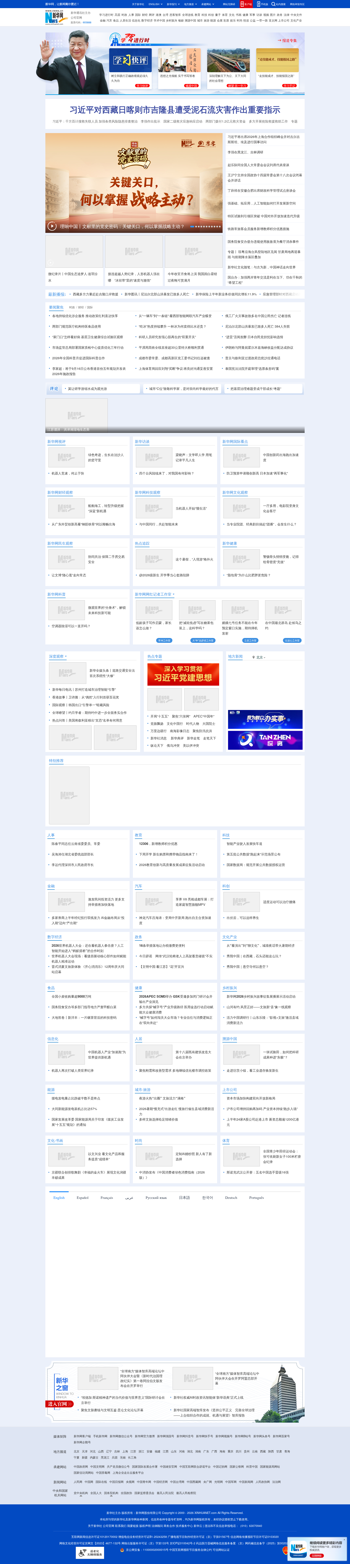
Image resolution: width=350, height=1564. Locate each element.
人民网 (78, 1482)
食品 (116, 20)
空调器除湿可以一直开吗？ (71, 626)
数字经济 (147, 20)
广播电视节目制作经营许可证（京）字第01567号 (199, 1537)
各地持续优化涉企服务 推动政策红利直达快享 (85, 315)
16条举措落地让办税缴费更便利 (162, 945)
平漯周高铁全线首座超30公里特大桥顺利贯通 (171, 347)
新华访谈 (142, 441)
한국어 (207, 1197)
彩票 (226, 20)
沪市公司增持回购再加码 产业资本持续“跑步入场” (262, 1108)
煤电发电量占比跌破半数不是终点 (76, 1098)
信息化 (136, 20)
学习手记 (289, 86)
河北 (93, 1451)
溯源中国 (190, 20)
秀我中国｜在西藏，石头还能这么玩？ (254, 956)
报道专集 (289, 40)
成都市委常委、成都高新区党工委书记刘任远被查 (174, 358)
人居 (138, 1038)
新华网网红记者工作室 (153, 594)
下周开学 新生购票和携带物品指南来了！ (168, 854)
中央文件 (296, 15)
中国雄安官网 (168, 1466)
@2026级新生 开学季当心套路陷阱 (164, 575)
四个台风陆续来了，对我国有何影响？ (166, 473)
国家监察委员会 (144, 1493)
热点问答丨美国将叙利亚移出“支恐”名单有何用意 (87, 720)
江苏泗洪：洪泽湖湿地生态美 (68, 429)
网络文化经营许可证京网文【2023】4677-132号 (90, 1543)
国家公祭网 (237, 1466)
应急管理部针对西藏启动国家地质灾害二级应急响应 (300, 294)
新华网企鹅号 (82, 1442)
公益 (253, 20)
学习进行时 (106, 15)
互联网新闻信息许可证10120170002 (94, 1537)
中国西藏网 (194, 1482)
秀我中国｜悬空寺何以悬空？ (248, 966)
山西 (101, 1451)
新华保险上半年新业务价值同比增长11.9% (226, 294)
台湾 (165, 15)
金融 (103, 20)
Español (83, 1197)
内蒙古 (94, 1457)
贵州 (247, 1451)
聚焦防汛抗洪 (202, 730)
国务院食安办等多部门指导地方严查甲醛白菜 (84, 1007)
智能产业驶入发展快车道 (244, 843)
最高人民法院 (165, 1493)
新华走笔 (193, 738)
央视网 (130, 1482)
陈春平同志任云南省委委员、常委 (76, 843)
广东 (206, 1451)
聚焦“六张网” (181, 716)
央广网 (207, 1482)
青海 (287, 1451)
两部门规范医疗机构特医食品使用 (76, 326)
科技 (204, 15)
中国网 (89, 1482)
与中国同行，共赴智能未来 (158, 524)
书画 (238, 15)
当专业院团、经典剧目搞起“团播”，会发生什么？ (262, 524)
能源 (213, 20)
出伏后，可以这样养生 (243, 917)
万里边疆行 (158, 730)
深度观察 (56, 656)
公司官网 (76, 17)
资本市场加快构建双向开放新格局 (251, 1098)
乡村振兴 (171, 20)
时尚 (239, 20)
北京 (76, 1451)
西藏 (263, 1451)
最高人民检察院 (186, 1493)
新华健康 (229, 543)
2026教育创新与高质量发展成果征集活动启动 (172, 864)
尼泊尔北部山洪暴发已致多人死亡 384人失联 (257, 326)
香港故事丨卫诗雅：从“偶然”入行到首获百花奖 (85, 697)
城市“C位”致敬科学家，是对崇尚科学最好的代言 (184, 388)
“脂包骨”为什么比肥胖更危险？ (249, 575)
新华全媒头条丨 (101, 670)
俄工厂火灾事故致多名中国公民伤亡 (251, 315)
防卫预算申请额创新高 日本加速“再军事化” (257, 473)
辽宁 (109, 1451)
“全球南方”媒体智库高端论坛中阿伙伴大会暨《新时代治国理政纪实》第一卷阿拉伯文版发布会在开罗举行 (142, 1378)
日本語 (184, 1197)
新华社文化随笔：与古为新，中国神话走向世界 (262, 267)
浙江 (141, 1451)
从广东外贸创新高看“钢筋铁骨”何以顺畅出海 (83, 524)
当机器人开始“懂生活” (191, 508)
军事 (252, 15)
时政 (124, 15)
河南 (182, 1451)
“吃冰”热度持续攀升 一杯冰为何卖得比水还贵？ (172, 326)
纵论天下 (156, 745)
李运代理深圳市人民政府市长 (73, 864)
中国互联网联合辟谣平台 (195, 1466)
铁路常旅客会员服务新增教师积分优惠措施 (258, 228)
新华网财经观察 (60, 492)
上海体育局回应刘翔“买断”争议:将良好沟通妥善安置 (176, 368)
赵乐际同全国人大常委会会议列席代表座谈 (258, 164)
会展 (220, 20)
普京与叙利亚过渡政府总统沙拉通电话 (252, 358)
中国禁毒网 (103, 1472)
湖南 (198, 1451)
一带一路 (262, 20)
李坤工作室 (164, 640)
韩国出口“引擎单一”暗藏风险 (88, 704)
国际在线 (101, 1482)
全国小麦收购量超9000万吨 (71, 996)
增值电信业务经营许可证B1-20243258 (142, 1537)
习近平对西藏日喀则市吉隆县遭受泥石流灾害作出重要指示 (175, 109)
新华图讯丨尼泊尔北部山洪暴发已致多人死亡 (157, 294)
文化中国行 (175, 723)
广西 (214, 1451)
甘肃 (279, 1451)
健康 (245, 15)
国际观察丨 (60, 704)
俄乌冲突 (173, 745)
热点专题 (154, 656)
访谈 (259, 15)
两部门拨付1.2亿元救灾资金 (226, 121)
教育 (197, 15)
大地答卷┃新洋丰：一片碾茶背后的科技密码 (84, 1017)
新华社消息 (158, 738)
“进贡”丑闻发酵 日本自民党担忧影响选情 (254, 337)
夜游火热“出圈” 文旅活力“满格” (162, 1098)
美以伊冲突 (191, 745)
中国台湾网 (177, 1482)
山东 (174, 1451)
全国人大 (96, 1493)
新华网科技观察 (147, 492)
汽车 (109, 20)
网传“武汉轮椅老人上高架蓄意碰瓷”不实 (183, 956)
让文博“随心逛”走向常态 (69, 575)
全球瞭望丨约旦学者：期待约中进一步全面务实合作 (89, 712)
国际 (138, 15)
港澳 (158, 15)
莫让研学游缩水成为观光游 (87, 388)
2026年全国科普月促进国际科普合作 (78, 358)
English (59, 1197)
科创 (211, 15)
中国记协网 (220, 1466)
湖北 (190, 1451)
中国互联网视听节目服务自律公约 (191, 1550)
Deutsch (231, 1197)
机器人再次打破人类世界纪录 (73, 1070)
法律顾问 (157, 1526)
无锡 (123, 1457)
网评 (152, 15)
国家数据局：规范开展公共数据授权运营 (256, 864)
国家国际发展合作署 (145, 1466)
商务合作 (169, 1526)
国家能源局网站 (270, 1466)
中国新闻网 (246, 1482)
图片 (273, 15)
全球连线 (187, 15)
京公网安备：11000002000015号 (147, 1550)
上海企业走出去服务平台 (128, 1472)
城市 (200, 20)
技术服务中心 (184, 1526)
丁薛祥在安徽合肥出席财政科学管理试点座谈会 (262, 190)
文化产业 (296, 20)
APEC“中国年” (203, 716)
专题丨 (232, 251)
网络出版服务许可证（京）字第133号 (145, 1543)
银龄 (181, 20)
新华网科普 (56, 594)
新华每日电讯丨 (63, 689)
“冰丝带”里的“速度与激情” (132, 280)
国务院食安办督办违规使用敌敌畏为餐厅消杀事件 (263, 241)
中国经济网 (161, 1482)
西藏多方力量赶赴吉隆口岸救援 (95, 294)
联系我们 (120, 1526)
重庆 (230, 1451)
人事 (131, 15)
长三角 (132, 1457)
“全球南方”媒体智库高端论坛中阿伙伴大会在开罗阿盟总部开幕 (237, 1378)
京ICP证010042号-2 (182, 1543)
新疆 (85, 1457)
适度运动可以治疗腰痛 (279, 901)
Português (256, 1197)
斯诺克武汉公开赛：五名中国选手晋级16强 (258, 1172)
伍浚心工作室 (292, 640)
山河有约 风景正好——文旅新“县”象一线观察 (259, 1007)
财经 (145, 15)
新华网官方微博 (145, 1436)
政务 (280, 15)
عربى (129, 1197)
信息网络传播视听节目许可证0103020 (254, 1537)
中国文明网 (97, 1466)
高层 (117, 15)
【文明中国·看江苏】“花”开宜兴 (161, 966)
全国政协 (126, 1493)
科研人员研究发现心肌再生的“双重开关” (167, 337)
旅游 (206, 20)
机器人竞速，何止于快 (68, 473)
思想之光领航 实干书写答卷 (177, 76)
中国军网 (231, 1482)
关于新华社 (138, 4)
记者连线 (284, 315)
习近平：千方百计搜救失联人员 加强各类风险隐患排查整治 (95, 121)
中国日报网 (116, 1482)
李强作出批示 (150, 121)
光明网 (218, 1482)
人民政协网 (263, 1482)
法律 (286, 15)
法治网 (276, 1482)
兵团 (114, 1457)
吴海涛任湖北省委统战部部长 (73, 854)
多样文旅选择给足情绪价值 (158, 1119)
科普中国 (252, 1466)
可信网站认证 (221, 1550)
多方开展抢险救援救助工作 (268, 121)
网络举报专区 (297, 4)
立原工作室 (250, 640)
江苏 (133, 1451)
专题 (294, 121)
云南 (255, 1451)
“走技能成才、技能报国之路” (276, 76)
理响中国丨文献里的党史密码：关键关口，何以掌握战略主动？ (123, 226)
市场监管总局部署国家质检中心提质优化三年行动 (88, 347)
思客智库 (175, 15)
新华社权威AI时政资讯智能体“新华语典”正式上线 (208, 1397)
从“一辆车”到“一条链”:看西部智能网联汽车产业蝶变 (175, 315)
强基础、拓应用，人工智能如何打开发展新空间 (262, 203)
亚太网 (273, 20)
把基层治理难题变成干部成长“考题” (255, 388)
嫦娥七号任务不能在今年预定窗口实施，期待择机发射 (240, 628)
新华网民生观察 (60, 543)
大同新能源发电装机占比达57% (74, 1108)
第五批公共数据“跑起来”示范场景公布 (254, 854)
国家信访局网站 (84, 1472)
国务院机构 (111, 1493)
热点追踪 (142, 543)
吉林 (117, 1451)
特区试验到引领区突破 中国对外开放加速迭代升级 (264, 216)
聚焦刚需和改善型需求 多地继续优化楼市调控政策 (175, 1070)
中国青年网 (144, 1482)
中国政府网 (81, 1466)
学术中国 (159, 20)
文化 (232, 15)
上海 (125, 1451)
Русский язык (156, 1197)
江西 (166, 1451)
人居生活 (125, 20)
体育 (225, 15)
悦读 (246, 20)
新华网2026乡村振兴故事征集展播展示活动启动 (261, 996)
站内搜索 (281, 4)
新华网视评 (56, 441)
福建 (157, 1451)
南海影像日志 (179, 730)
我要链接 (133, 1526)
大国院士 (208, 723)
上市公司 (283, 20)
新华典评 (177, 738)
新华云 (198, 1526)
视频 (266, 15)
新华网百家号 (281, 1436)
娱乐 (233, 20)
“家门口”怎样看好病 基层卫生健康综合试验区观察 (87, 337)
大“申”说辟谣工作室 (202, 640)
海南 (222, 1451)
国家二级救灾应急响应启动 (182, 121)
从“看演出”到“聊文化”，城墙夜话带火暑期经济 (261, 945)
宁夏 (76, 1457)
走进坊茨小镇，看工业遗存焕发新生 (253, 1070)
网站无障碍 (229, 4)
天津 (85, 1451)
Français (107, 1197)
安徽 (149, 1451)
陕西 (271, 1451)
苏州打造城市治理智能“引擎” (95, 689)
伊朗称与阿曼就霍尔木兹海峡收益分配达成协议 (259, 347)
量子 (218, 15)
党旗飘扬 (156, 723)
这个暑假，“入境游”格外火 (194, 559)
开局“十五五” (159, 716)
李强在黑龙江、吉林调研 (245, 152)
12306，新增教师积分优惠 (158, 843)
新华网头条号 (261, 1436)
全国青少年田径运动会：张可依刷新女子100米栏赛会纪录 (282, 1156)
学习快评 (142, 86)
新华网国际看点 (235, 441)
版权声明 (145, 1526)
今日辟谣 (145, 956)
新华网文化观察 (235, 492)
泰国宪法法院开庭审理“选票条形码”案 (252, 368)
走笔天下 (209, 738)
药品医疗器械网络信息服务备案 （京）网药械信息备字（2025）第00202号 (243, 1543)
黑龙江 (105, 1457)
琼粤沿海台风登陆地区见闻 (257, 251)
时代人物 (192, 723)
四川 (238, 1451)
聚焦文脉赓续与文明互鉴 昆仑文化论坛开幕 (112, 1410)
